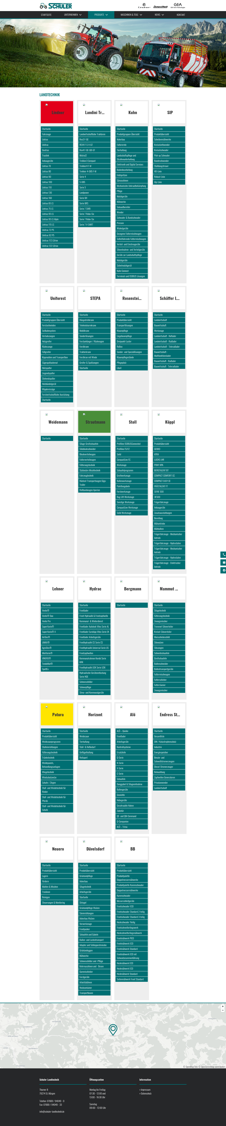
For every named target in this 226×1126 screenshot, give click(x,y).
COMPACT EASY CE (162, 481)
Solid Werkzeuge (124, 513)
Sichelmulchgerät (124, 265)
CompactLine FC (123, 459)
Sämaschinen (122, 180)
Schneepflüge (85, 687)
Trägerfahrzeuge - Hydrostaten (167, 543)
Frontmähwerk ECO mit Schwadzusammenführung (128, 956)
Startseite (46, 129)
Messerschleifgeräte (125, 901)
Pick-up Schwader (162, 155)
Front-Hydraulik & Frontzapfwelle (94, 616)
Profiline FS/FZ (123, 449)
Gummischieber (86, 971)
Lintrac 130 (47, 192)
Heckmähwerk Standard (127, 974)
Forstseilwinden (49, 325)
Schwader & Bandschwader (128, 217)
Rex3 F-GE (84, 139)
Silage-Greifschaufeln (89, 444)
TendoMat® (47, 663)
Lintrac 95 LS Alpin (50, 219)
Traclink (45, 155)
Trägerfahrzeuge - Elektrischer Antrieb (167, 564)
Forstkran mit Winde (88, 357)
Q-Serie (120, 757)
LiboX (119, 368)
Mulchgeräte (122, 196)
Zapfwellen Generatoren (164, 777)
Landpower (84, 192)
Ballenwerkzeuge (124, 481)
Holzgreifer (47, 341)
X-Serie (120, 768)
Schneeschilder (86, 682)
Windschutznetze (49, 777)
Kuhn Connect (123, 271)
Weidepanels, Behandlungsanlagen (51, 764)
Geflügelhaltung (86, 752)
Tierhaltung (122, 150)
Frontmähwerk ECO (125, 943)
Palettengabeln (123, 486)
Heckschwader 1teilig (126, 922)
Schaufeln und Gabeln (89, 934)
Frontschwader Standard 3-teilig (131, 917)
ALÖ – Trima (122, 827)
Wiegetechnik (48, 772)
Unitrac (45, 145)
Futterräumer (160, 685)
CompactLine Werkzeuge (127, 507)
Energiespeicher (161, 752)
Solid (119, 454)
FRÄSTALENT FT (161, 486)
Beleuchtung (159, 772)
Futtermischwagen (162, 674)
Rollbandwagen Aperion (90, 490)
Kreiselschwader (161, 150)
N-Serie (120, 763)
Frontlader (84, 610)
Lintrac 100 (47, 182)
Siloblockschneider (88, 449)
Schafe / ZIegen (49, 782)
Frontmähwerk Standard (127, 949)
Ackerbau (121, 139)
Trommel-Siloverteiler (163, 626)
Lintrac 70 (46, 166)
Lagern (45, 876)
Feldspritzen (122, 175)
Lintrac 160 (47, 198)
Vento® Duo (47, 616)
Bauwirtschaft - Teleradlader (166, 366)
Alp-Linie (158, 182)
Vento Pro (46, 621)
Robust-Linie (159, 176)
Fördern (45, 881)
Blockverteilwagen (87, 454)
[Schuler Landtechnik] (55, 5)
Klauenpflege (122, 330)
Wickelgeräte (122, 228)
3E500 (157, 497)
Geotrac (45, 150)
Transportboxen (86, 993)
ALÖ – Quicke (122, 731)
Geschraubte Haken (125, 805)
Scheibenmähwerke (162, 139)
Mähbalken (159, 529)
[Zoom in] (223, 1006)
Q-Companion (122, 821)
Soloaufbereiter (123, 207)
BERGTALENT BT (161, 470)
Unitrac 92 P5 (48, 235)
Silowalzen (158, 642)
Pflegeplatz (121, 362)
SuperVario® (48, 626)
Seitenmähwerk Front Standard (130, 979)
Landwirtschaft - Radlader (165, 341)
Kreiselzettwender (162, 145)
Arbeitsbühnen (86, 982)
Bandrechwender (161, 161)
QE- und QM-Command (126, 816)
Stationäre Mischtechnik (90, 470)
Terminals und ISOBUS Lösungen (131, 276)
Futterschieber (160, 680)
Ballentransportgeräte (163, 669)
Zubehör (120, 811)
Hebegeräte (122, 800)
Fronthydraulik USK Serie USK (92, 667)
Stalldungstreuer (161, 166)
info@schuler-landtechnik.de (51, 1111)
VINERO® (46, 658)
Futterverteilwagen (88, 459)
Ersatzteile (121, 752)
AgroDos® (47, 648)
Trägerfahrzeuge (161, 502)
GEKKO (157, 449)
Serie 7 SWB (85, 208)
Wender (120, 212)
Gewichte (121, 795)
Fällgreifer (46, 352)
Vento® (45, 610)
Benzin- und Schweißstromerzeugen (164, 759)
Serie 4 (83, 176)
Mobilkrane (84, 330)
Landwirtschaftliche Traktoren (92, 134)
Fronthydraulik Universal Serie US (94, 648)
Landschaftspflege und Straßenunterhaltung (126, 157)
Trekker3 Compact (87, 161)
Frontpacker (85, 929)
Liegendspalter (48, 373)
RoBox (119, 346)
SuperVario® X (49, 632)
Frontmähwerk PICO (125, 938)
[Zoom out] (223, 1010)
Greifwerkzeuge (123, 475)
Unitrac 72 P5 (48, 230)
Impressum (145, 1089)
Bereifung (158, 518)
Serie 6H (83, 198)
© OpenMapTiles (190, 1067)
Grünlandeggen (86, 950)
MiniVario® (47, 653)
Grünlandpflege (86, 876)
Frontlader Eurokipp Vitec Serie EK (94, 632)
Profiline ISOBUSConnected (128, 444)
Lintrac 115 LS (48, 224)
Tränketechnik (48, 757)
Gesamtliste (159, 736)
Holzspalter (47, 368)
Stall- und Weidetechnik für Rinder (54, 790)
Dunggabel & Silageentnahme (129, 784)
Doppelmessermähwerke (127, 890)
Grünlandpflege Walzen (90, 908)
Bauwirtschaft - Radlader (165, 361)
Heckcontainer (86, 987)
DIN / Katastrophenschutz (165, 741)
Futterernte (121, 145)
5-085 (82, 182)
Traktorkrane (85, 352)
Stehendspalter (48, 378)
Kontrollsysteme (124, 747)
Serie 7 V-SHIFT (86, 224)
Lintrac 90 (46, 176)
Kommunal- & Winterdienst (91, 621)
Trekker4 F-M (85, 166)
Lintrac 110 (47, 187)
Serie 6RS (84, 203)
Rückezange (47, 346)
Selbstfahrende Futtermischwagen (131, 239)
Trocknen (46, 892)
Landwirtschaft (160, 320)
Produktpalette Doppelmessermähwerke (127, 878)
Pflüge (119, 191)
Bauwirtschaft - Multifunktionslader (162, 354)
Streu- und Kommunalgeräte (92, 692)
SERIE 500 (159, 491)
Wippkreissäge (48, 389)
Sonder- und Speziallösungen (129, 352)
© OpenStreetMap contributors (211, 1067)
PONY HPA (158, 465)
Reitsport (83, 757)
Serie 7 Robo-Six (87, 214)
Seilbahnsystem (49, 330)
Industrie (158, 747)
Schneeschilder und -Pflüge (91, 961)
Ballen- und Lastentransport (92, 940)
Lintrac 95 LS (48, 214)
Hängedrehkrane (87, 320)
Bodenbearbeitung (125, 170)
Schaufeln (121, 779)
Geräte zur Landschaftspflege (129, 255)
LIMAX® (46, 642)
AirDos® (46, 637)
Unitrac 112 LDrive (50, 240)
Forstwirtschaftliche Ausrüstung (55, 394)
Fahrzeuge (46, 134)
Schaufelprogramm (125, 470)
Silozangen (158, 648)
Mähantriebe (159, 523)
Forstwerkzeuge (123, 491)
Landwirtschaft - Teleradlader (167, 346)
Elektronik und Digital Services (130, 164)
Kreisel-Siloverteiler (163, 632)
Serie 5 (83, 187)
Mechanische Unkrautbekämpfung (131, 186)
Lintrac (45, 139)
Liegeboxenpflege (124, 336)
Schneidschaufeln (161, 653)
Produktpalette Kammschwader (130, 885)
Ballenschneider (161, 663)
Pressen (120, 223)
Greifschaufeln (160, 658)
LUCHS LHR (159, 459)
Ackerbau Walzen (87, 918)
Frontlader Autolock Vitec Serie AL (94, 626)
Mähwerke (121, 202)
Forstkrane (84, 346)
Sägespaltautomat (50, 362)
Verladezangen (48, 336)
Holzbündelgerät (49, 384)
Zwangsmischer (161, 621)
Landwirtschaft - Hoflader (165, 336)
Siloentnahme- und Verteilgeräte (131, 249)
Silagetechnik (160, 610)
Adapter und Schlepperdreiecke (93, 945)
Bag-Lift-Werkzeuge (125, 497)
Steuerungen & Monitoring (53, 902)
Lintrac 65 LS (47, 203)
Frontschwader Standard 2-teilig (131, 911)
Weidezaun (84, 736)
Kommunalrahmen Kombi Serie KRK (93, 660)
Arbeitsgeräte (123, 741)
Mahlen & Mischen (50, 886)
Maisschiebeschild (162, 637)
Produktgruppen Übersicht (128, 134)
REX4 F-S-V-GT (86, 145)
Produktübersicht (161, 134)
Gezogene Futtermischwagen (129, 233)
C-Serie (120, 773)
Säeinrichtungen (87, 913)
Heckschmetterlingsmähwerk (129, 933)
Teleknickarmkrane (88, 325)
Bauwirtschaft (160, 325)
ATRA (156, 454)
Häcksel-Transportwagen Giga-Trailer (93, 482)
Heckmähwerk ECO (125, 963)
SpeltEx (45, 669)
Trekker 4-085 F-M (88, 171)
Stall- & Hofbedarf (87, 747)
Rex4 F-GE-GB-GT (87, 150)
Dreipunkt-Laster (124, 341)
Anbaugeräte (47, 161)
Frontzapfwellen (86, 653)
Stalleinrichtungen (50, 747)
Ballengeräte (122, 789)
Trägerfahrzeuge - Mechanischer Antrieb (168, 536)
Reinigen (46, 897)
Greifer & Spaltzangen (89, 362)
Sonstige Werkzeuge (125, 502)
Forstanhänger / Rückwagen (92, 341)
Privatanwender (161, 782)
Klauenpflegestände (125, 357)
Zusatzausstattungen (163, 513)
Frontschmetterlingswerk (127, 927)
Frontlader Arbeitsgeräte (90, 637)
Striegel (83, 902)
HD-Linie (158, 171)
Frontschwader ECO (125, 906)
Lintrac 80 (46, 171)
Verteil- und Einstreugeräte (128, 244)
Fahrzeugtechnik (87, 475)
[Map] (113, 1035)
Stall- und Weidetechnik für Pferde (54, 799)
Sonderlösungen (86, 336)
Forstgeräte (84, 977)
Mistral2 (83, 155)
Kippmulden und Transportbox (55, 357)
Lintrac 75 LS (47, 208)
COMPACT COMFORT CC (164, 475)
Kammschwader (123, 895)
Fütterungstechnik (87, 465)
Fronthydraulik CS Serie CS (91, 642)
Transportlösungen (125, 325)
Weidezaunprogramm (51, 741)
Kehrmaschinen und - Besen (92, 966)
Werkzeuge (159, 330)
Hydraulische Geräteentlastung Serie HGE (93, 674)
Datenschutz (146, 1093)
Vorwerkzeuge (86, 924)
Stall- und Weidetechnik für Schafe (54, 808)
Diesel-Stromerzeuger (163, 766)
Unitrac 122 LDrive (50, 246)
